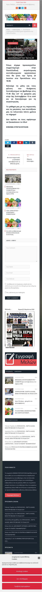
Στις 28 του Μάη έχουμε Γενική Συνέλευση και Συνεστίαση (13, 232)
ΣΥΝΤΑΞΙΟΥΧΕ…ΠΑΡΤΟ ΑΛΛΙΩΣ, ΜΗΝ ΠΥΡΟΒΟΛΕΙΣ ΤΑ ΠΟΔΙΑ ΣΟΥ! (26, 392)
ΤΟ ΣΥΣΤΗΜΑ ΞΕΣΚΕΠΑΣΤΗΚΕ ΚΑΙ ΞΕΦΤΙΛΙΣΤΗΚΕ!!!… (21, 4)
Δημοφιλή (18, 371)
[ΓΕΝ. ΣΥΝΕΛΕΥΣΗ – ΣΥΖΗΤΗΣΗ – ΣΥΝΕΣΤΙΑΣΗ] (13, 203)
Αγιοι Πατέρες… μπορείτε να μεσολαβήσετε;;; (23, 402)
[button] (39, 558)
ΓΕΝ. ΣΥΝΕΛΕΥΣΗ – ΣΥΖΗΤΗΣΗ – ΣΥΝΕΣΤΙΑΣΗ (12, 212)
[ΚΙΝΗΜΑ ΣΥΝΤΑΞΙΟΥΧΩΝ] (21, 16)
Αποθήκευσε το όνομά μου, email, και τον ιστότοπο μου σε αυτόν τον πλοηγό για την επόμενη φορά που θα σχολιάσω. (20, 286)
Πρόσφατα (9, 371)
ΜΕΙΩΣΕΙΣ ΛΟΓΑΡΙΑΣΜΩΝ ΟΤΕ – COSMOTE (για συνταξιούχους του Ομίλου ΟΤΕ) (13, 190)
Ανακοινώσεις (13, 43)
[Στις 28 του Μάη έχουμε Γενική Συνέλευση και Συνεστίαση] (13, 223)
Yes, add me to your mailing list (15, 292)
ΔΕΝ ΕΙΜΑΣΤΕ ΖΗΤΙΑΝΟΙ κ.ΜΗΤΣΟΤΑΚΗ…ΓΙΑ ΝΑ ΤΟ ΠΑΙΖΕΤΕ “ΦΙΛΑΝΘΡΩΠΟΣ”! (20, 443)
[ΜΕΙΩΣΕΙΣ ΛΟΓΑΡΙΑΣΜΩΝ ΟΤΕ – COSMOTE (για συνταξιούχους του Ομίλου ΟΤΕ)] (13, 179)
